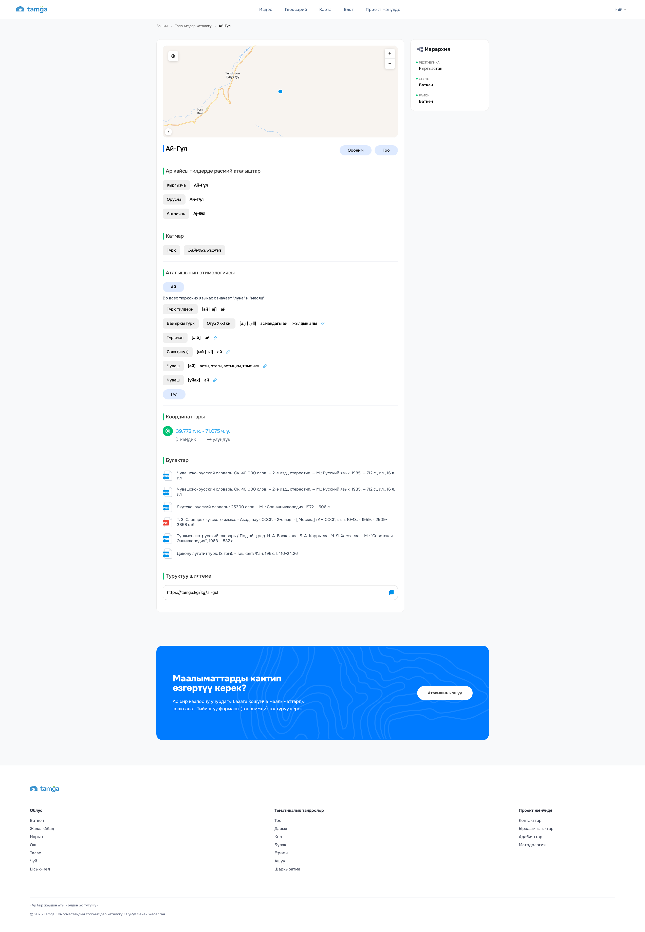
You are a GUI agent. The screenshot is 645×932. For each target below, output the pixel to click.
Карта (325, 9)
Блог (349, 9)
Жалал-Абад (42, 828)
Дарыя (280, 828)
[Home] (31, 9)
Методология (532, 844)
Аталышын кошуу (445, 693)
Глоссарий (296, 9)
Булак (280, 844)
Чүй (33, 861)
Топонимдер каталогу (193, 26)
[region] (280, 91)
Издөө (265, 9)
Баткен (37, 820)
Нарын (36, 836)
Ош (33, 844)
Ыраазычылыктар (536, 828)
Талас (35, 853)
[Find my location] (173, 56)
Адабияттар (530, 836)
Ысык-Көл (40, 869)
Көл (278, 836)
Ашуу (279, 861)
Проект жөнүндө (383, 9)
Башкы (162, 26)
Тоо (278, 820)
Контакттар (530, 820)
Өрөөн (281, 853)
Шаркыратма (287, 869)
